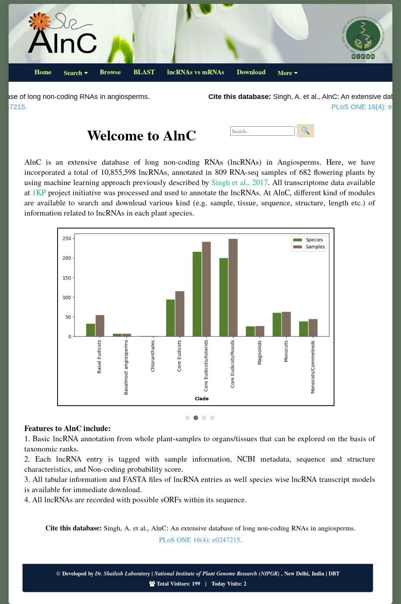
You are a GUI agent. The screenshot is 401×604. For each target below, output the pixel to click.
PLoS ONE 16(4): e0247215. (200, 539)
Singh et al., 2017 (239, 182)
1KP (39, 192)
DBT (334, 573)
